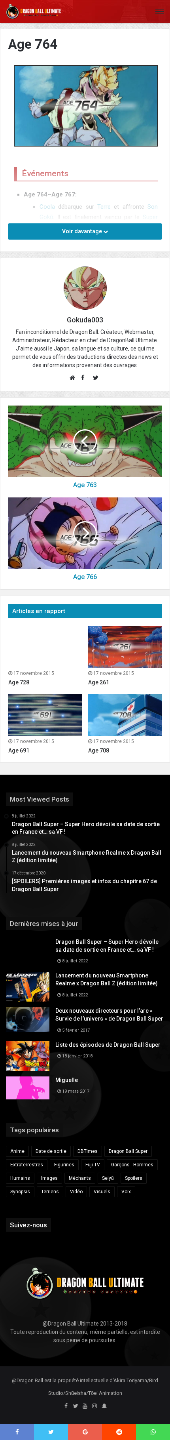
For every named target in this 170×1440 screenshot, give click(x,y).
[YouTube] (85, 1406)
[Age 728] (45, 647)
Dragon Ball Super (128, 1151)
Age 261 (98, 682)
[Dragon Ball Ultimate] (33, 11)
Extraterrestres (26, 1165)
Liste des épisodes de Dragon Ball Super (108, 1045)
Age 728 (18, 682)
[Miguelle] (27, 1087)
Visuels (102, 1191)
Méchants (80, 1178)
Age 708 (98, 750)
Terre (104, 206)
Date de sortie (51, 1151)
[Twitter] (75, 1406)
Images (49, 1178)
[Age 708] (125, 715)
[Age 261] (125, 647)
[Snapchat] (104, 1406)
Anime (17, 1151)
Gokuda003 (85, 320)
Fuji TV (92, 1165)
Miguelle (66, 1080)
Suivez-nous (28, 1225)
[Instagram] (94, 1406)
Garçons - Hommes (132, 1165)
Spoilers (133, 1178)
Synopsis (20, 1191)
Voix (126, 1191)
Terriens (50, 1191)
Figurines (64, 1165)
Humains (20, 1178)
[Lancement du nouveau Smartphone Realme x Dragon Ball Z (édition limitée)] (27, 987)
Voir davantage (82, 231)
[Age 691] (45, 715)
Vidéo (76, 1191)
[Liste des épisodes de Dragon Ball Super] (27, 1056)
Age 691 (18, 750)
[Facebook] (66, 1406)
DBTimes (87, 1151)
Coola (47, 206)
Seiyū (108, 1178)
